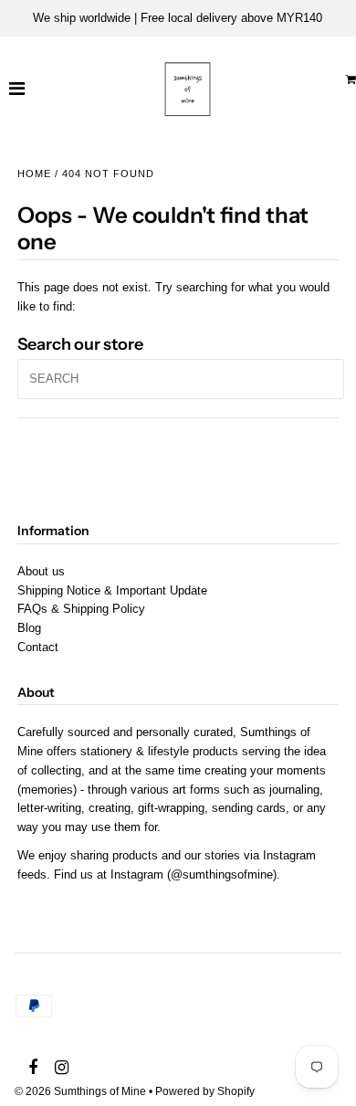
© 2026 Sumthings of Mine (80, 1091)
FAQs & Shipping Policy (81, 609)
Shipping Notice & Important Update (112, 590)
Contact (37, 647)
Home (34, 173)
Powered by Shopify (205, 1091)
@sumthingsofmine (222, 874)
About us (41, 571)
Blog (29, 628)
